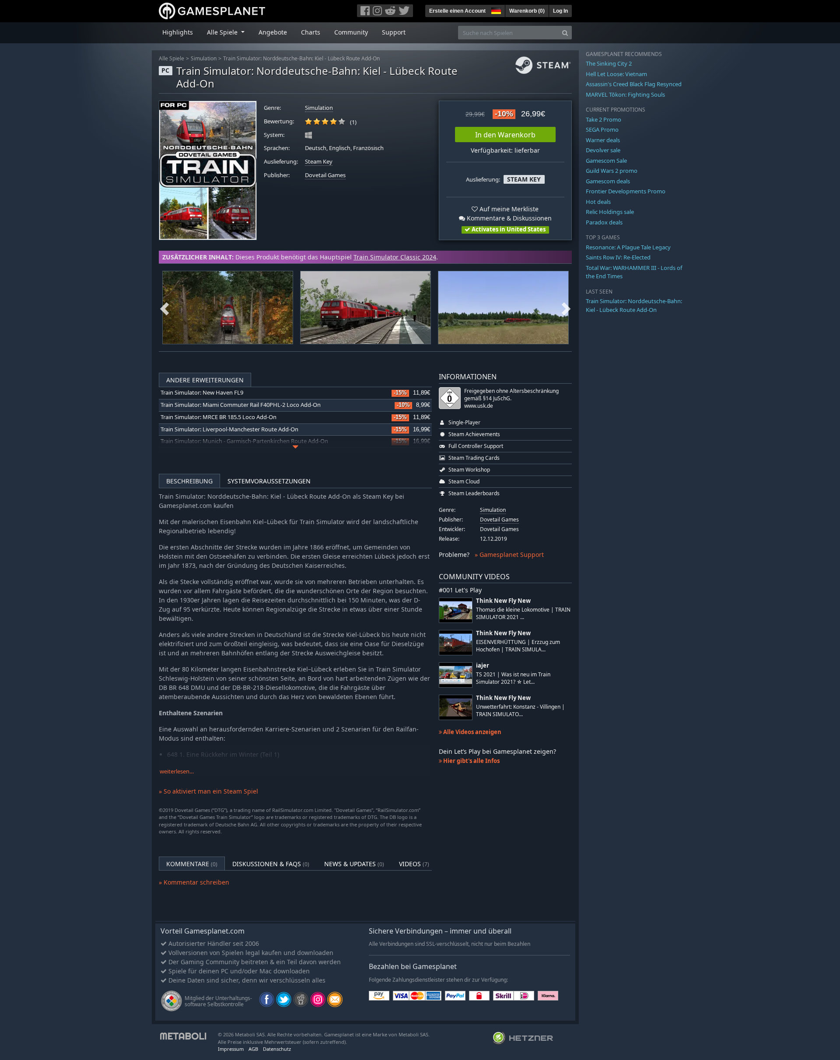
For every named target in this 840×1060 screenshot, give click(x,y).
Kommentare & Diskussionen (508, 218)
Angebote (273, 32)
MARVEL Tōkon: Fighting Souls (625, 94)
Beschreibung (189, 481)
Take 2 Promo (603, 119)
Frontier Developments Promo (625, 191)
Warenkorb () (527, 11)
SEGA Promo (602, 129)
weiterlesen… (177, 771)
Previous (164, 307)
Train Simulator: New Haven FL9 (202, 392)
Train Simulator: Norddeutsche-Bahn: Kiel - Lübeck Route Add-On (301, 58)
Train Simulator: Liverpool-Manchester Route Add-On (229, 429)
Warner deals (603, 140)
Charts (310, 32)
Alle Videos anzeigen (471, 732)
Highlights (177, 32)
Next (566, 307)
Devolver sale (603, 150)
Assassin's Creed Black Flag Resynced (634, 84)
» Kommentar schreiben (194, 882)
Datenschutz (277, 1049)
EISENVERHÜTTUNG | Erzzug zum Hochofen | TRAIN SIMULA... (518, 646)
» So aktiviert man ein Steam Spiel (208, 791)
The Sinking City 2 (609, 63)
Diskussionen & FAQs (270, 864)
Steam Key (318, 161)
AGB (253, 1049)
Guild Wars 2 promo (611, 171)
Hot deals (598, 202)
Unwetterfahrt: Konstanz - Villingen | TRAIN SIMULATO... (520, 710)
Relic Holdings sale (610, 212)
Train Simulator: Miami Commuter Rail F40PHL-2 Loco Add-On (241, 405)
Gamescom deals (608, 181)
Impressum (231, 1049)
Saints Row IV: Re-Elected (618, 257)
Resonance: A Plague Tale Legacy (628, 247)
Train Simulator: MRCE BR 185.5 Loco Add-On (218, 417)
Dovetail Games (325, 175)
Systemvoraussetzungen (269, 481)
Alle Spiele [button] (223, 32)
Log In (560, 11)
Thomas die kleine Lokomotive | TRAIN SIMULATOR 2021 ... (523, 613)
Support (394, 32)
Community (351, 32)
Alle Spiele (171, 58)
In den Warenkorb (505, 135)
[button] (495, 9)
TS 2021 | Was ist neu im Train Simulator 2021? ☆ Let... (513, 678)
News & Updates (354, 864)
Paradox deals (604, 222)
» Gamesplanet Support (509, 554)
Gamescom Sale (606, 160)
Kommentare (191, 864)
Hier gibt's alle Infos (471, 761)
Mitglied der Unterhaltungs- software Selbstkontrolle (218, 1001)
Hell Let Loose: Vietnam (616, 74)
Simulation (204, 58)
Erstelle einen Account (457, 11)
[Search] (565, 32)
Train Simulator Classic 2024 (395, 257)
